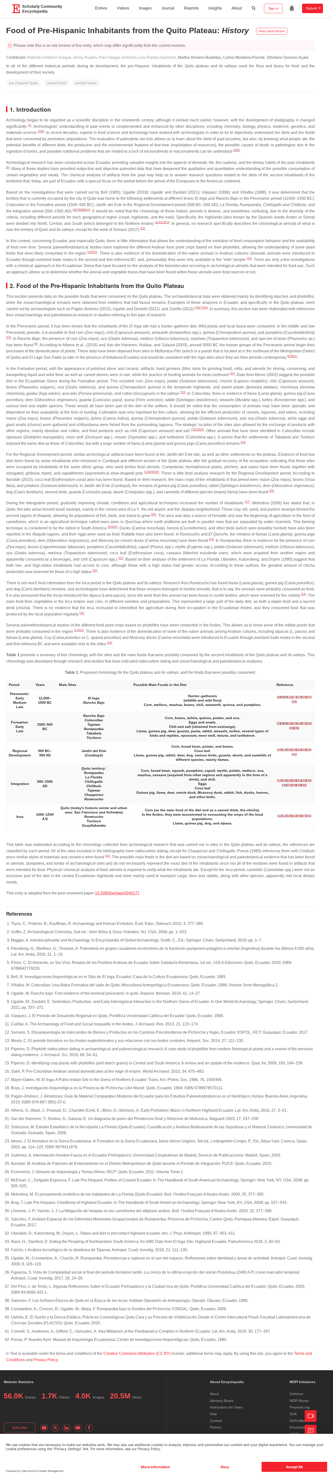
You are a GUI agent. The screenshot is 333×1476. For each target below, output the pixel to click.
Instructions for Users (226, 1407)
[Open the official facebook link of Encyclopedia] (89, 1428)
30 (115, 527)
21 (294, 356)
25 (151, 472)
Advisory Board (221, 1401)
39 (299, 784)
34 (309, 723)
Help (213, 1414)
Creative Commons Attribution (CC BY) (137, 1353)
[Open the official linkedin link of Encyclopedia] (66, 1428)
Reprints (191, 8)
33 (294, 701)
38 (294, 784)
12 (162, 222)
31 (121, 558)
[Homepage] (16, 9)
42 (107, 856)
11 (157, 222)
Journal (167, 8)
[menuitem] (291, 8)
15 (94, 252)
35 (291, 727)
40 (304, 784)
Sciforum (296, 1394)
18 (205, 307)
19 (8, 337)
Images (145, 8)
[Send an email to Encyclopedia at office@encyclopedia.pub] (44, 1428)
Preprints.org (300, 1407)
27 (247, 502)
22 (232, 373)
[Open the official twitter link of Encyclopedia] (55, 1428)
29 (110, 527)
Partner (215, 1427)
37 (289, 784)
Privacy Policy (45, 1360)
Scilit (293, 1414)
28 (153, 514)
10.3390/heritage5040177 (117, 893)
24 (201, 429)
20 (290, 356)
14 (89, 252)
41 (308, 815)
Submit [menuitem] (311, 8)
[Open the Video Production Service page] (310, 1416)
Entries (101, 8)
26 (156, 472)
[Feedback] (310, 1430)
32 (95, 570)
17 (200, 307)
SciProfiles (298, 1421)
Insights (215, 8)
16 (249, 258)
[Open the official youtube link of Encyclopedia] (78, 1428)
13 (167, 222)
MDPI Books (299, 1401)
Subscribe (19, 1427)
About (237, 8)
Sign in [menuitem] (273, 8)
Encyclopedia (300, 1427)
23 (183, 392)
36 (296, 727)
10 (87, 210)
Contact (216, 1421)
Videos (123, 8)
